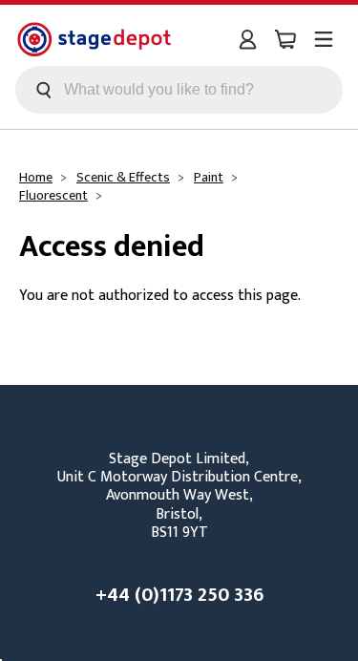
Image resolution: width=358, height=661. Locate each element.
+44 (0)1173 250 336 (179, 595)
